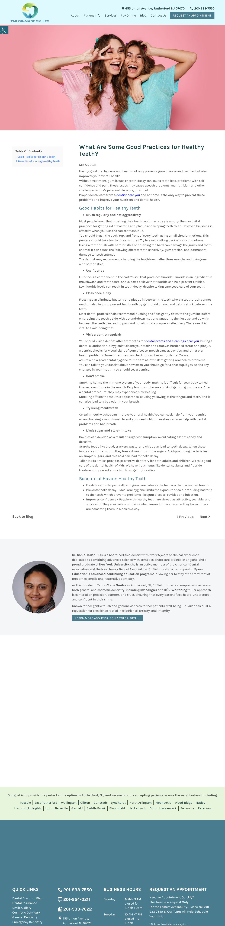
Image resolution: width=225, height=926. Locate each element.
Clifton (85, 803)
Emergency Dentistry (27, 922)
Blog (143, 15)
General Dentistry (24, 917)
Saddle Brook (96, 808)
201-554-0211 (76, 899)
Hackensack (137, 808)
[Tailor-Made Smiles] (30, 12)
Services (111, 15)
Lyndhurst (118, 803)
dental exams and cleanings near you (172, 341)
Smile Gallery (21, 908)
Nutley (200, 803)
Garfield (77, 808)
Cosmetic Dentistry (26, 912)
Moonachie (163, 803)
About (75, 15)
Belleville (61, 808)
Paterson (204, 808)
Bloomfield (117, 808)
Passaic (25, 803)
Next (204, 517)
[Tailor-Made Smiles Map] (112, 846)
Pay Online (128, 15)
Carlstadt (100, 803)
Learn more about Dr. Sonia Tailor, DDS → (107, 618)
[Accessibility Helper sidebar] (4, 30)
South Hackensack (163, 808)
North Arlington (140, 803)
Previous (186, 517)
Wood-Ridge (183, 803)
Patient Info (92, 15)
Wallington (69, 803)
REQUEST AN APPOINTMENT (192, 15)
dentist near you (128, 195)
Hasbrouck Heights (28, 808)
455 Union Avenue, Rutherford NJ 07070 (154, 8)
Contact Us (158, 15)
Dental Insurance (24, 903)
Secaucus (187, 808)
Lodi (48, 808)
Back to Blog (22, 516)
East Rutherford (45, 803)
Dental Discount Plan (27, 898)
